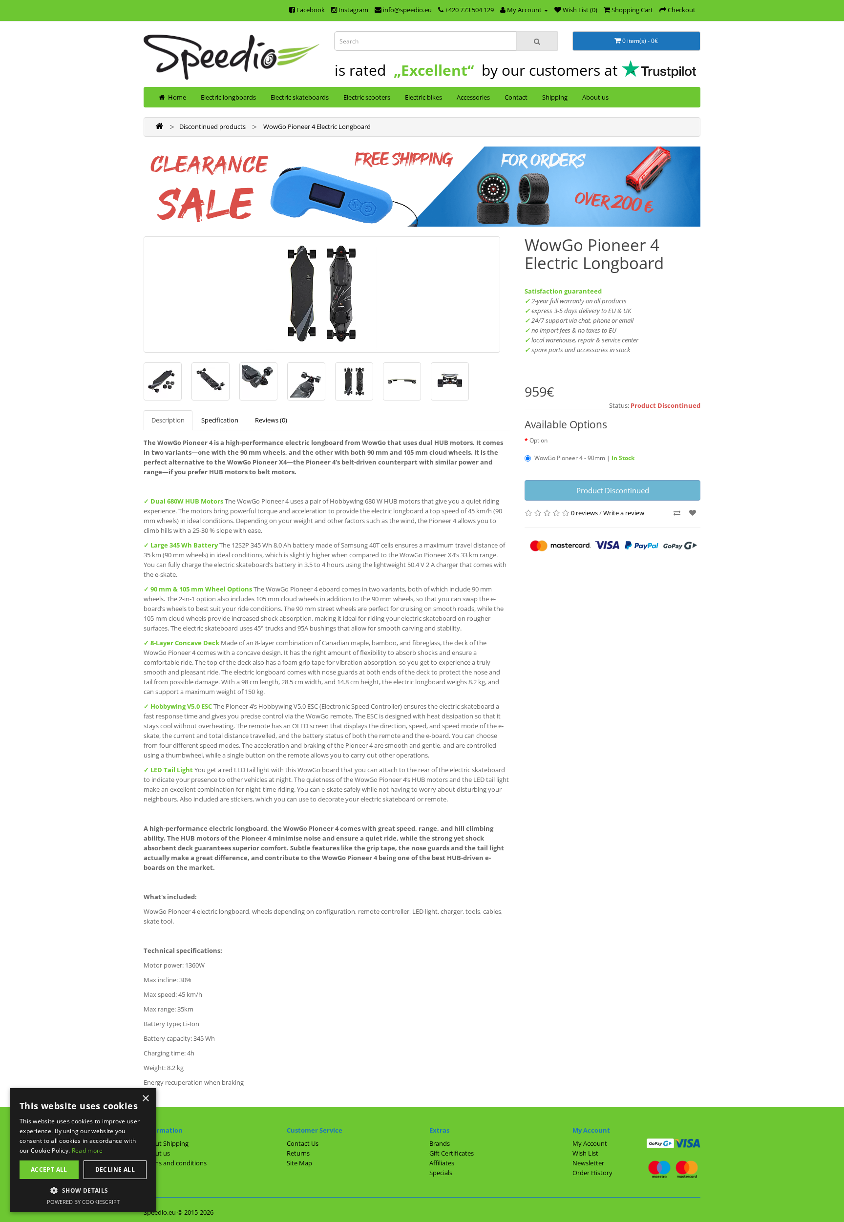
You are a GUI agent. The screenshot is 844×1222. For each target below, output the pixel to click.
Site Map (299, 1163)
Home (175, 97)
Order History (592, 1172)
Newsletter (588, 1163)
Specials (440, 1172)
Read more (87, 1150)
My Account (589, 1143)
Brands (439, 1143)
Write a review (623, 512)
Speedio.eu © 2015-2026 (178, 1212)
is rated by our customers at (478, 70)
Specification (219, 420)
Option (538, 440)
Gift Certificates (451, 1153)
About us (595, 97)
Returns (298, 1153)
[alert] (83, 1150)
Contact (516, 97)
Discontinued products (212, 126)
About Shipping (166, 1143)
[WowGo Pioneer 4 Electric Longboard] (322, 294)
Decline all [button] (115, 1169)
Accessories (473, 97)
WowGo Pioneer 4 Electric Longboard (316, 126)
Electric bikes (423, 97)
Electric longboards (228, 97)
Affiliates (441, 1163)
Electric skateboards (300, 97)
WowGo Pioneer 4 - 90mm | (584, 458)
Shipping (555, 97)
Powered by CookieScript (83, 1201)
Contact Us (302, 1143)
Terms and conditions (175, 1163)
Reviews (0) (271, 420)
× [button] (145, 1098)
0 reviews (584, 512)
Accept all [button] (49, 1169)
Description (168, 420)
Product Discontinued (612, 490)
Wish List (585, 1153)
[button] (83, 1190)
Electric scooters (366, 97)
